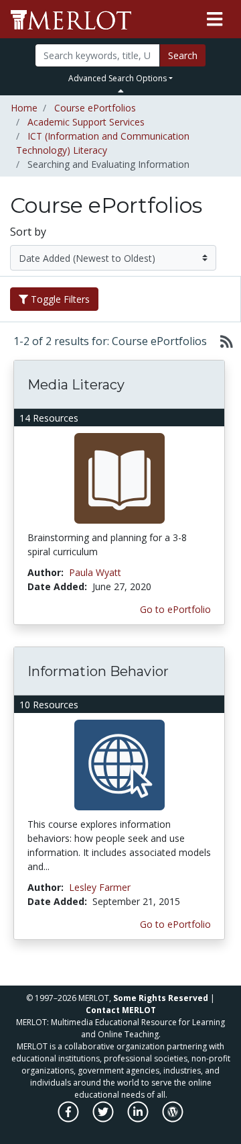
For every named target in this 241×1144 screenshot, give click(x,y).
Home (24, 107)
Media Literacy (76, 385)
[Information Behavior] (119, 764)
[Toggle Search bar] (121, 90)
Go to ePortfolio (175, 609)
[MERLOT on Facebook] (69, 1119)
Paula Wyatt (95, 572)
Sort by (28, 231)
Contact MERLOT (121, 1010)
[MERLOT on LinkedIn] (139, 1119)
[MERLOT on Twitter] (104, 1119)
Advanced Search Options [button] (117, 78)
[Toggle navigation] (214, 19)
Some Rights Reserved (160, 998)
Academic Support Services (86, 121)
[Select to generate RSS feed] (221, 341)
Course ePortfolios (95, 107)
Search (182, 55)
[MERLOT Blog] (172, 1119)
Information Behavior (98, 671)
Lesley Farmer (100, 887)
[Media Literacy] (119, 477)
